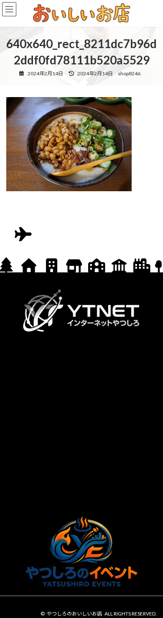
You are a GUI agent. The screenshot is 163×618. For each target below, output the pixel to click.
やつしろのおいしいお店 (74, 613)
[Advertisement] (81, 422)
